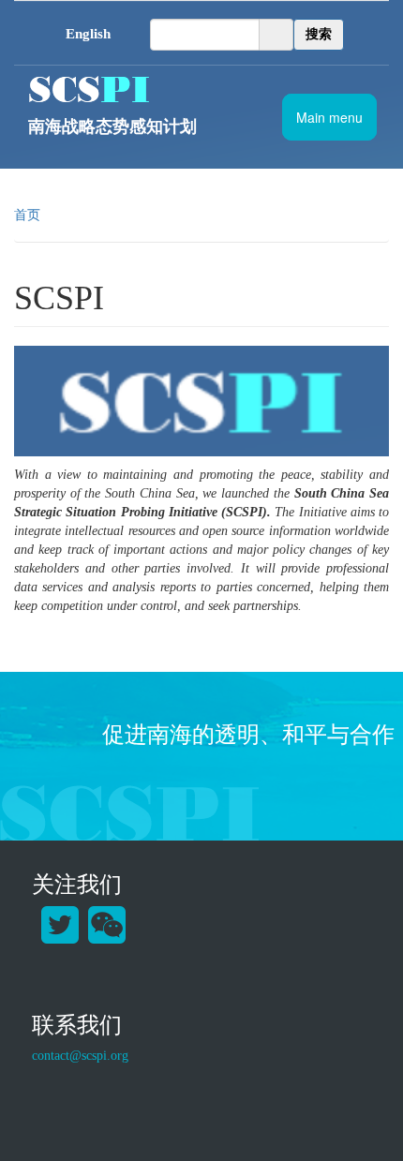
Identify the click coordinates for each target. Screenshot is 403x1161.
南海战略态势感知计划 (112, 126)
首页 (27, 215)
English (88, 33)
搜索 (319, 34)
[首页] (180, 89)
